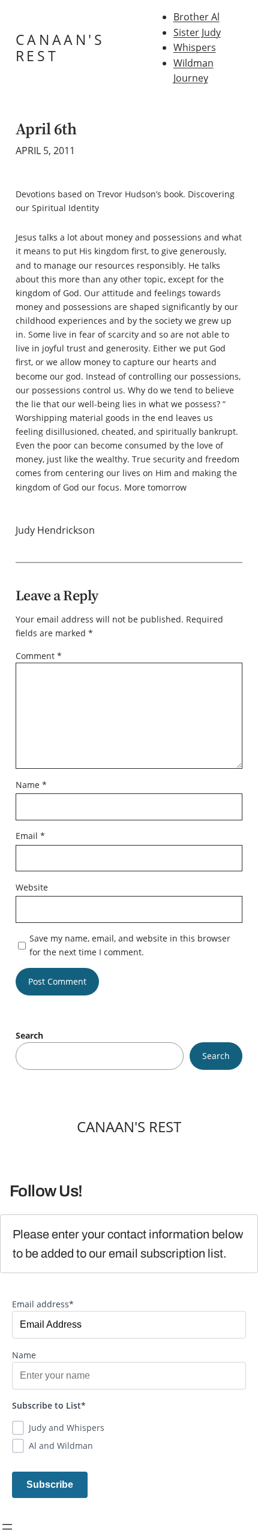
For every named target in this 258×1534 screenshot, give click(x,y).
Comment (39, 655)
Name (31, 784)
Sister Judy (197, 32)
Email (30, 835)
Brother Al (196, 16)
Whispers (194, 47)
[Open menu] (7, 1527)
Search (29, 1035)
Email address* (43, 1304)
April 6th (46, 129)
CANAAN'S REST (60, 47)
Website (32, 887)
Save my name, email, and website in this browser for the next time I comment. (129, 945)
